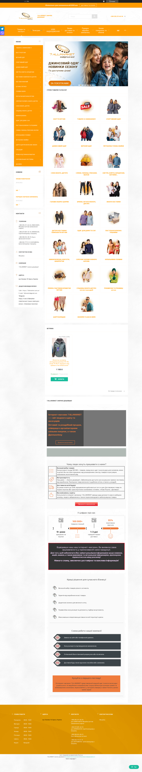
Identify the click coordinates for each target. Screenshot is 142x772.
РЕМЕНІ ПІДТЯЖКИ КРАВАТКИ (25, 154)
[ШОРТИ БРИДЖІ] (59, 304)
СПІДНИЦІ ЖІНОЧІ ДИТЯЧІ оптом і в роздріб (86, 289)
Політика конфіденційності (87, 756)
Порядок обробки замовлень (85, 30)
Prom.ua (80, 755)
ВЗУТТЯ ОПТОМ (59, 119)
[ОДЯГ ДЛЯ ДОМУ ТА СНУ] (86, 217)
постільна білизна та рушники (26, 125)
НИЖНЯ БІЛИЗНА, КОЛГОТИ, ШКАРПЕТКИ (59, 260)
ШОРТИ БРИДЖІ (59, 317)
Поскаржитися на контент (72, 756)
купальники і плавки (23, 135)
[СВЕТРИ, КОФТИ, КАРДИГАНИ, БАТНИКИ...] (113, 160)
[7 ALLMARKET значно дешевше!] (26, 19)
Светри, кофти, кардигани (25, 72)
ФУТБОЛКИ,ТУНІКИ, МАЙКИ (113, 146)
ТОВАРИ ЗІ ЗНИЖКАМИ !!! (24, 48)
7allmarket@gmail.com (30, 293)
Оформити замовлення (86, 504)
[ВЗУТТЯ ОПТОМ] (59, 106)
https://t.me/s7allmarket (26, 298)
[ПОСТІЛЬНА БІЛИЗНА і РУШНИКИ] (113, 217)
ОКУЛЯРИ (19, 164)
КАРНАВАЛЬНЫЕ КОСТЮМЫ (24, 159)
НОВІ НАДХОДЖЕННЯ (53, 30)
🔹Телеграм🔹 (36, 30)
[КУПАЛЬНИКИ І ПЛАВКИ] (113, 246)
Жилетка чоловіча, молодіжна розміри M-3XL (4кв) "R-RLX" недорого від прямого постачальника (59, 362)
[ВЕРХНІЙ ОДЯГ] (86, 133)
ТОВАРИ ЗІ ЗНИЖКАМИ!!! (86, 119)
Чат (135, 767)
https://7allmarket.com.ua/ (31, 290)
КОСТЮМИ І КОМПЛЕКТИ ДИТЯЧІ (26, 77)
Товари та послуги (21, 30)
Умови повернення (23, 179)
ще (17, 190)
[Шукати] (94, 16)
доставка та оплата (88, 5)
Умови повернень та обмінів (101, 30)
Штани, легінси (21, 86)
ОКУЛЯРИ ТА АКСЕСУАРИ (86, 317)
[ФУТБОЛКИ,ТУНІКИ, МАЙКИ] (113, 133)
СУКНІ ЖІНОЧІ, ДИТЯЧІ (59, 173)
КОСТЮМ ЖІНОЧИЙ (22, 81)
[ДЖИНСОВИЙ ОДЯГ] (59, 133)
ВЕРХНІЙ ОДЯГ (86, 146)
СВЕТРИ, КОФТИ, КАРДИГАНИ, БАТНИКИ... (113, 174)
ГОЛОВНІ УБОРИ (21, 91)
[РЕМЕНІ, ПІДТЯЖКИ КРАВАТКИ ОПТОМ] (59, 275)
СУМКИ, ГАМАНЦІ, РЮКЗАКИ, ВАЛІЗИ (86, 174)
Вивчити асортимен (65, 442)
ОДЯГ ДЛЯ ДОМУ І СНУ (23, 120)
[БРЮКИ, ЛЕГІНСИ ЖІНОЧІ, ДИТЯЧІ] (86, 189)
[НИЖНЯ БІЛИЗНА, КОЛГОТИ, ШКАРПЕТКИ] (59, 246)
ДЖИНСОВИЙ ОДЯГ (59, 146)
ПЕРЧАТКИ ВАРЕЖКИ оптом (25, 96)
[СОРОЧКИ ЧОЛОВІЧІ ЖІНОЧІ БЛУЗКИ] (86, 246)
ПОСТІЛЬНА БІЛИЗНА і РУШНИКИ (113, 231)
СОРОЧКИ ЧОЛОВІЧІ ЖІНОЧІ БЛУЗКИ (86, 260)
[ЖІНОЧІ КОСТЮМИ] (113, 189)
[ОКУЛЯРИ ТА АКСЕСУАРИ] (86, 304)
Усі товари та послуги (115, 391)
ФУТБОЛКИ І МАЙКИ (22, 140)
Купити (61, 379)
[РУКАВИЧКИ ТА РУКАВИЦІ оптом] (113, 275)
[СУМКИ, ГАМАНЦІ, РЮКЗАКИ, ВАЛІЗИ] (86, 160)
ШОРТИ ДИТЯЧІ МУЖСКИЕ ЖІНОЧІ (26, 145)
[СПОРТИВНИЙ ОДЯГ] (113, 106)
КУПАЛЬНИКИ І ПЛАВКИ (113, 259)
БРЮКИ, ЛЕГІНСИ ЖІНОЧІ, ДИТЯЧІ (86, 202)
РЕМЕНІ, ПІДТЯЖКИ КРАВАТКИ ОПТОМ (59, 289)
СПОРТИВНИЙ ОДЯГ (113, 119)
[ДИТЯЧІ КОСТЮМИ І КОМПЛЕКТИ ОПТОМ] (59, 217)
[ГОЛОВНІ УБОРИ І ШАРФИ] (59, 189)
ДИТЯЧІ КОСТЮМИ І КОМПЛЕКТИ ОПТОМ (59, 231)
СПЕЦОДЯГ (19, 149)
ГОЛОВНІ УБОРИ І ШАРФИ (59, 202)
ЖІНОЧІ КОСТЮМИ (114, 202)
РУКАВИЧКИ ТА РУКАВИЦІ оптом (113, 289)
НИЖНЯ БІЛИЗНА (21, 115)
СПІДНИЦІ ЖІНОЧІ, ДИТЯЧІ (24, 111)
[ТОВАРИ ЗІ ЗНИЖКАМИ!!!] (86, 106)
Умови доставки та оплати (69, 30)
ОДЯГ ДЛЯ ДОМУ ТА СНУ (86, 230)
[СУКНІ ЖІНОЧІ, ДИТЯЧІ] (59, 160)
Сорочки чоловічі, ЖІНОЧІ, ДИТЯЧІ (27, 101)
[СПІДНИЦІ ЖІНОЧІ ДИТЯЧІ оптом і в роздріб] (86, 275)
